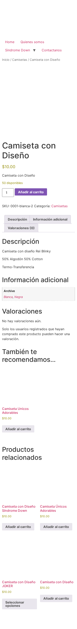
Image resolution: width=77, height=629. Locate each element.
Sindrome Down (17, 50)
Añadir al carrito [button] (18, 429)
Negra (18, 297)
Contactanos (52, 50)
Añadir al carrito (31, 192)
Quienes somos (32, 42)
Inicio (5, 60)
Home (9, 42)
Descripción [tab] (17, 219)
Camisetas (19, 60)
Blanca (8, 297)
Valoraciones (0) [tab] (21, 228)
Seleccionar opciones (14, 604)
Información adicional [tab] (50, 219)
